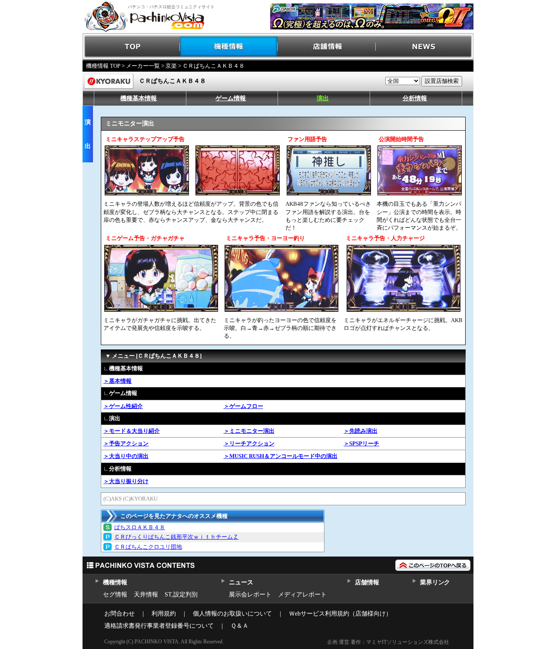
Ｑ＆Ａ (239, 626)
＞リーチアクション (249, 443)
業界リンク (435, 582)
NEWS (424, 46)
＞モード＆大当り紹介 (131, 431)
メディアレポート (302, 594)
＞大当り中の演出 (126, 456)
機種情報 (229, 46)
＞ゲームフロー (243, 406)
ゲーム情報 (230, 98)
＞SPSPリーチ (361, 443)
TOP (131, 46)
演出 (323, 98)
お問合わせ (119, 613)
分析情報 (415, 98)
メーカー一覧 (143, 66)
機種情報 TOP (103, 66)
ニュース (241, 582)
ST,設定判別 (181, 594)
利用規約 (164, 613)
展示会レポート (250, 594)
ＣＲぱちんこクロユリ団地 (148, 547)
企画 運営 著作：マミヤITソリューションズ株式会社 (388, 642)
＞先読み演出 (360, 431)
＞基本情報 (117, 381)
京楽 (171, 66)
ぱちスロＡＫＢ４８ (139, 527)
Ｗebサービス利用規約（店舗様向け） (340, 613)
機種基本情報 (138, 98)
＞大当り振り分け (126, 481)
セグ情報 (115, 594)
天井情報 (146, 594)
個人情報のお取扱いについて (232, 613)
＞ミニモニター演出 (249, 431)
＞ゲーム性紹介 (123, 406)
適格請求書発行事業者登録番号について (159, 626)
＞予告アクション (126, 443)
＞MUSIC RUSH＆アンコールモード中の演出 (281, 456)
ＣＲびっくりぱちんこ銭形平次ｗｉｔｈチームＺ (176, 537)
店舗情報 (327, 46)
